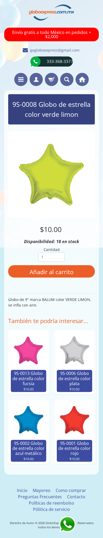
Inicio (22, 490)
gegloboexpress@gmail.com (54, 50)
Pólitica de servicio (51, 509)
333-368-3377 (60, 61)
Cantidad (52, 249)
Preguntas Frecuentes (40, 497)
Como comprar (71, 490)
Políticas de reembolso (51, 503)
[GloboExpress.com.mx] (51, 12)
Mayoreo (41, 490)
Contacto (76, 497)
